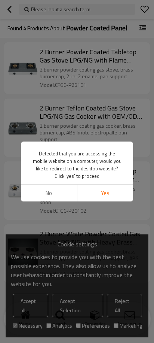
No (49, 193)
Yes (105, 193)
